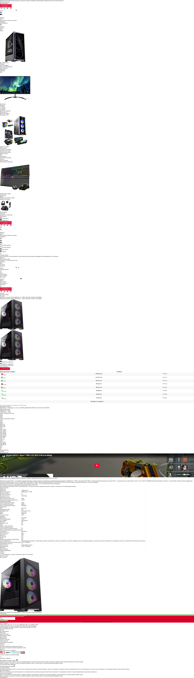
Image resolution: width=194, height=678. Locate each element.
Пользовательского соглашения (103, 621)
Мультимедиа (3, 636)
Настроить (8, 664)
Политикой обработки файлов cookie (53, 663)
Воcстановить (3, 283)
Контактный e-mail (5, 259)
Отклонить (3, 664)
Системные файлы (5, 667)
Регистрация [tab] (3, 274)
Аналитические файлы (6, 673)
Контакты (61, 0)
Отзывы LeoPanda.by (31, 0)
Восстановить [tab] (3, 275)
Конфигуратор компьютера (7, 0)
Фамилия (2, 261)
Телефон (2, 260)
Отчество (2, 264)
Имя (1, 263)
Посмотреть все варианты (97, 401)
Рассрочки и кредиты (19, 0)
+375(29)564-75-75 (6, 5)
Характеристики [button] (4, 452)
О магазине (55, 0)
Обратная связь (48, 0)
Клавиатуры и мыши (5, 635)
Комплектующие (4, 634)
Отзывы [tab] (2, 451)
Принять (13, 664)
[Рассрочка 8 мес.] (23, 653)
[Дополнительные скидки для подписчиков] (1, 653)
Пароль (2, 257)
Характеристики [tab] (4, 450)
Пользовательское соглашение (8, 650)
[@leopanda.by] (11, 8)
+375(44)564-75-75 (6, 6)
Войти (1, 280)
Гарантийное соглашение (6, 642)
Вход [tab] (1, 272)
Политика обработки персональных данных (11, 646)
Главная (2, 293)
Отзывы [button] (2, 551)
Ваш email (3, 277)
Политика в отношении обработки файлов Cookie (13, 647)
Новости (2, 649)
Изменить (2, 266)
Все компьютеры (4, 631)
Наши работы (40, 0)
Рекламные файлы (4, 670)
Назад (1, 677)
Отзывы (2, 645)
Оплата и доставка (5, 639)
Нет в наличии (4, 366)
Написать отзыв (4, 555)
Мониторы (3, 632)
